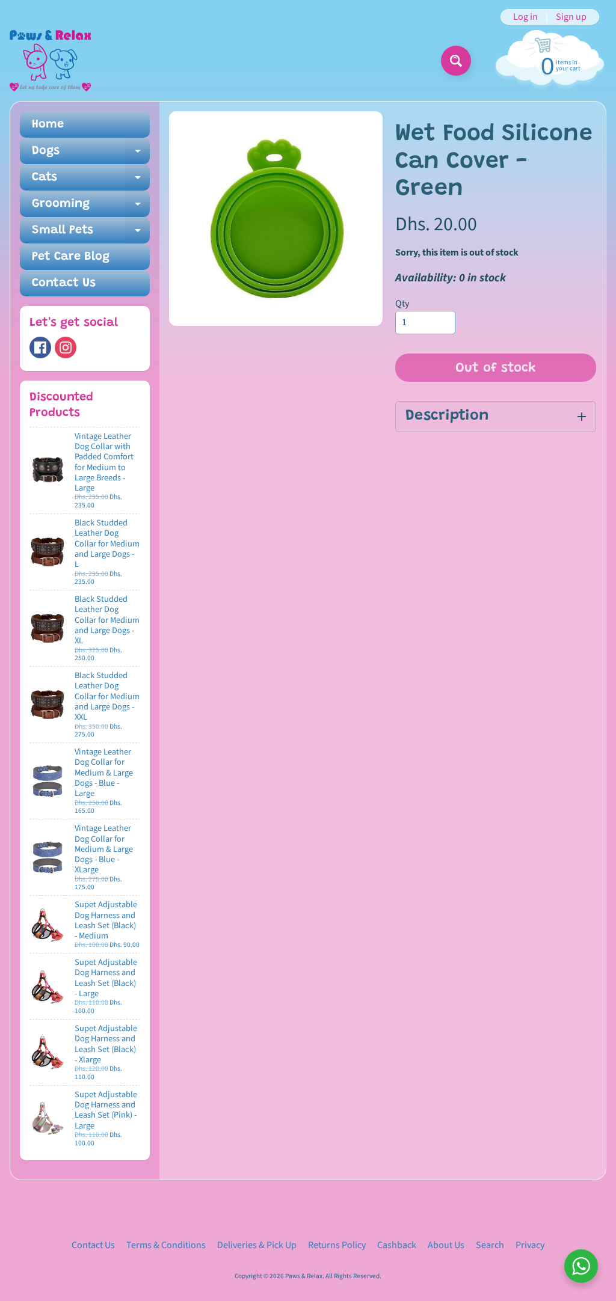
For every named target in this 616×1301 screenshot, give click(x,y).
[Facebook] (40, 347)
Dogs (91, 154)
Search (490, 1245)
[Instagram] (65, 347)
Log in (525, 17)
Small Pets (91, 233)
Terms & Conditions (166, 1245)
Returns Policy (337, 1245)
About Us (446, 1245)
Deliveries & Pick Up (257, 1245)
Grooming (91, 207)
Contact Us (64, 283)
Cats (91, 181)
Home (48, 124)
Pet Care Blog (70, 257)
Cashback (396, 1245)
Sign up (571, 17)
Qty (402, 303)
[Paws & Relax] (50, 60)
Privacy (530, 1245)
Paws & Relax (303, 1276)
